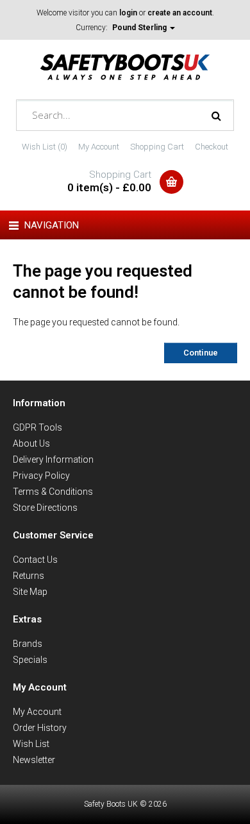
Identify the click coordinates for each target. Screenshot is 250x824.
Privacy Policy (41, 475)
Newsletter (34, 760)
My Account (98, 146)
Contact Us (35, 559)
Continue (200, 352)
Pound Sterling (140, 27)
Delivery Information (53, 459)
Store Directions (45, 507)
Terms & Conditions (53, 491)
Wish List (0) (44, 146)
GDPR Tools (37, 427)
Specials (30, 660)
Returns (28, 576)
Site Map (30, 592)
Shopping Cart (157, 146)
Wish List (31, 744)
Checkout (211, 146)
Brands (27, 644)
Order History (40, 728)
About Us (31, 443)
